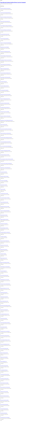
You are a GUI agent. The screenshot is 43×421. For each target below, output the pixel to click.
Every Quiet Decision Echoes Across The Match (4, 193)
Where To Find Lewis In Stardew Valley (3, 81)
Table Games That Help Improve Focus (3, 361)
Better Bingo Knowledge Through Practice (3, 249)
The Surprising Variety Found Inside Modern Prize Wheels (5, 51)
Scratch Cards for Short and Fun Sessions (3, 318)
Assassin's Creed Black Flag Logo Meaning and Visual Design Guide (5, 25)
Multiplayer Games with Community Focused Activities (4, 262)
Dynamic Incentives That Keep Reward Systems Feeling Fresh (5, 8)
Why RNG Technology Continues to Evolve (3, 292)
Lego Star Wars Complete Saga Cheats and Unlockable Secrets (5, 64)
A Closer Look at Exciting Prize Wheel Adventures (4, 38)
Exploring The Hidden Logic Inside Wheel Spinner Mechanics (5, 77)
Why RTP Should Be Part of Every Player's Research (4, 279)
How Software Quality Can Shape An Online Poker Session (5, 21)
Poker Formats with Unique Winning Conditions (4, 348)
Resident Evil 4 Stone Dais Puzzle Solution (3, 124)
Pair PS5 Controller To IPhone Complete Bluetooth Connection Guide (6, 137)
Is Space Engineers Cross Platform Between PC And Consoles (5, 150)
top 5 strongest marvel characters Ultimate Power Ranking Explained (6, 163)
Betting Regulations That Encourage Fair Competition (4, 206)
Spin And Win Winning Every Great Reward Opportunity (5, 266)
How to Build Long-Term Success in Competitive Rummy (5, 331)
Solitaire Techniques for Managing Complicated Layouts (5, 107)
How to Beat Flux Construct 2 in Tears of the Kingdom (4, 111)
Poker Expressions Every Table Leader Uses (4, 223)
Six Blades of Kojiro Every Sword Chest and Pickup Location (5, 167)
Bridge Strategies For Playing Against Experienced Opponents (5, 94)
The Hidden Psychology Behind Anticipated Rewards (4, 68)
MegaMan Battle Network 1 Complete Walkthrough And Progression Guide (6, 120)
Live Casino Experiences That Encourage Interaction (4, 374)
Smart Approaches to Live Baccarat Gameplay (4, 391)
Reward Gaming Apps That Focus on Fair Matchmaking (4, 417)
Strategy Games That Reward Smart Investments (4, 275)
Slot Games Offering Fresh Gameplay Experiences (4, 378)
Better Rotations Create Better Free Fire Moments (4, 176)
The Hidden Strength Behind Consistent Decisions (4, 219)
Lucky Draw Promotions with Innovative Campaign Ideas (5, 322)
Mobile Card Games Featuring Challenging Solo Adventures (5, 305)
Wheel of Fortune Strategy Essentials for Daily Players (4, 335)
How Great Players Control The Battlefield (3, 180)
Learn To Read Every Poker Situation (3, 236)
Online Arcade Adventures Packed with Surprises (4, 404)
